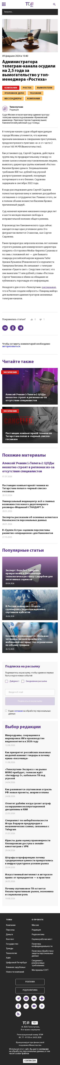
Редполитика (38, 934)
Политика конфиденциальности (42, 945)
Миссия (35, 925)
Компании (10, 925)
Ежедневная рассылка (36, 681)
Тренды (9, 948)
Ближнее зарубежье (15, 967)
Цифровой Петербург (16, 963)
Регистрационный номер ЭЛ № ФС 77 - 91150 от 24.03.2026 (30, 1036)
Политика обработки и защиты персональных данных (42, 953)
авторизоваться (11, 346)
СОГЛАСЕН (30, 1061)
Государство (12, 944)
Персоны (10, 930)
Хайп (8, 958)
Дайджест (14, 681)
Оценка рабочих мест (42, 939)
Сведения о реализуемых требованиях (38, 963)
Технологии (11, 953)
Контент (10, 939)
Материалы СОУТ (40, 970)
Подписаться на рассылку (30, 701)
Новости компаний (15, 972)
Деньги (9, 934)
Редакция (36, 930)
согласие (18, 711)
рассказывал (49, 287)
